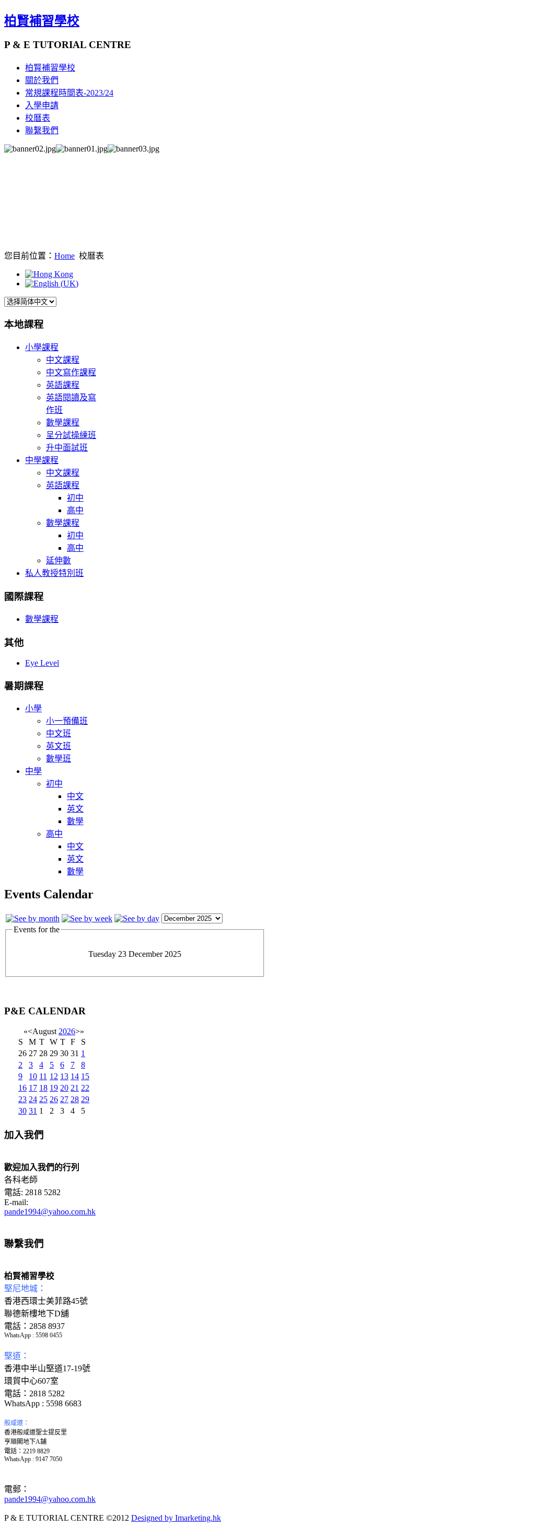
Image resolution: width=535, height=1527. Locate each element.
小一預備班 (67, 720)
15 (85, 1076)
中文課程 (62, 359)
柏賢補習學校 (41, 21)
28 (75, 1099)
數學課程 (62, 422)
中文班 (58, 733)
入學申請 (42, 105)
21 (75, 1087)
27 (64, 1099)
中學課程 (42, 460)
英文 (75, 808)
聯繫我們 (42, 130)
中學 (33, 771)
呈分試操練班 (71, 435)
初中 (75, 497)
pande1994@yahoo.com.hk (50, 1211)
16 (22, 1087)
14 (75, 1076)
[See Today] (136, 918)
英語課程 (62, 384)
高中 (75, 510)
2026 (67, 1031)
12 (54, 1076)
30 (22, 1110)
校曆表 (37, 117)
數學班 (58, 758)
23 (22, 1099)
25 (43, 1099)
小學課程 (42, 347)
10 (33, 1076)
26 (54, 1099)
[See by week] (87, 918)
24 (33, 1099)
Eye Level (42, 662)
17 (33, 1087)
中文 (75, 796)
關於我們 (42, 80)
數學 (75, 821)
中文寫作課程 (71, 372)
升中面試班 (67, 447)
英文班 (58, 746)
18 (43, 1087)
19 (54, 1087)
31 (33, 1110)
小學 (33, 708)
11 (43, 1076)
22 (85, 1087)
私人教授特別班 (54, 573)
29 (85, 1099)
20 (64, 1087)
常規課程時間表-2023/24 (69, 92)
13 (64, 1076)
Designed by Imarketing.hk (176, 1517)
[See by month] (33, 918)
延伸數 (58, 560)
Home (64, 255)
